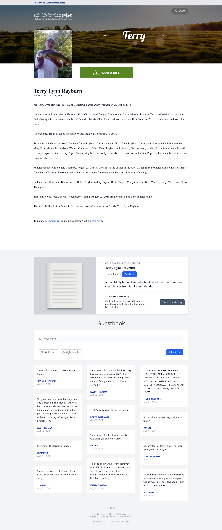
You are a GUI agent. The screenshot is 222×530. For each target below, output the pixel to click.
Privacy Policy (102, 516)
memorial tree (53, 220)
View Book (113, 274)
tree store (97, 220)
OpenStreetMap (114, 521)
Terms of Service (119, 516)
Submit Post (175, 352)
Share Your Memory (172, 302)
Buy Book (129, 274)
